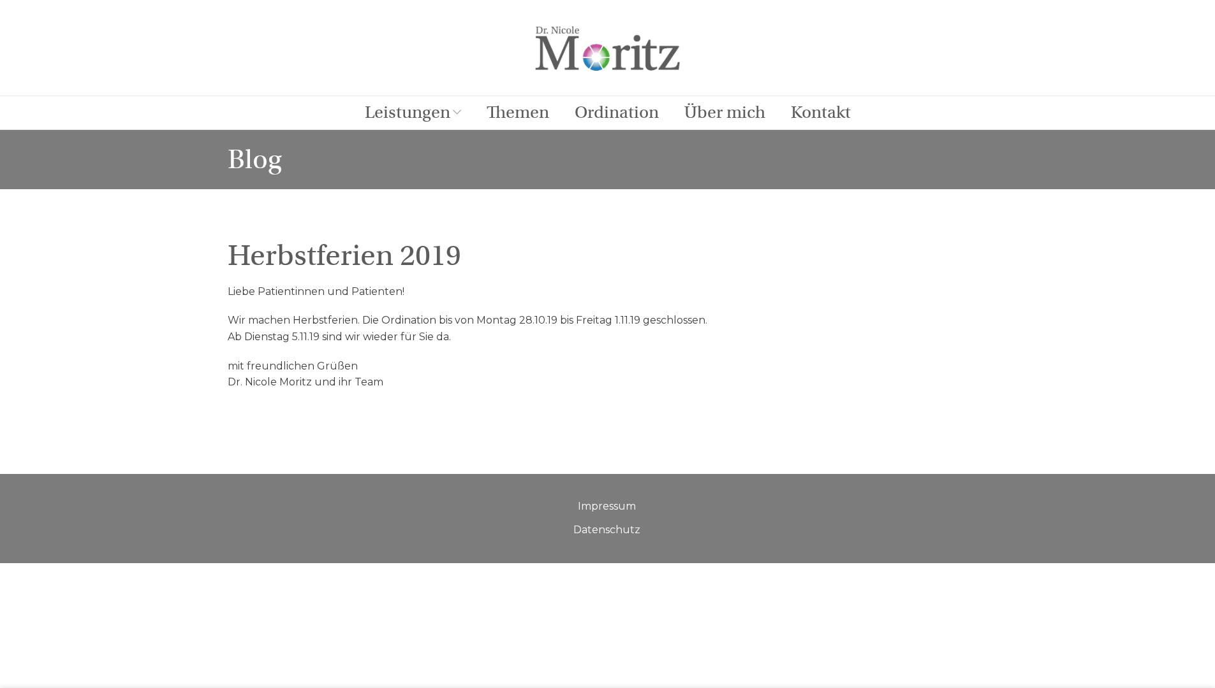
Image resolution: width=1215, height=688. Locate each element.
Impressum (607, 506)
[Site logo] (608, 47)
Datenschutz (606, 530)
